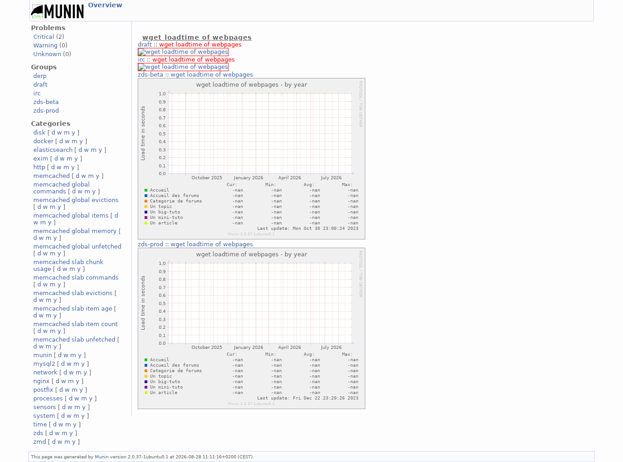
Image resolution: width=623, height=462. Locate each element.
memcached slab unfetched (74, 339)
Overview (105, 5)
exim (40, 158)
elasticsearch (53, 149)
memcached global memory (75, 231)
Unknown (47, 54)
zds (38, 433)
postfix (43, 389)
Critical (43, 36)
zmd (39, 441)
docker (43, 141)
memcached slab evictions (73, 293)
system (44, 415)
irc (37, 93)
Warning (45, 45)
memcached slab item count (75, 324)
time (40, 424)
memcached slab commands (76, 277)
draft (40, 84)
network (45, 372)
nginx (41, 381)
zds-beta (46, 102)
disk (39, 132)
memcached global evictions (76, 200)
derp (40, 76)
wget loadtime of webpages (200, 44)
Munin (102, 456)
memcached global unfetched (77, 246)
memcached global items (71, 215)
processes (48, 398)
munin (42, 355)
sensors (44, 407)
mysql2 (44, 363)
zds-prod (46, 110)
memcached (51, 175)
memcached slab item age (72, 308)
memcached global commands (61, 188)
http (39, 167)
